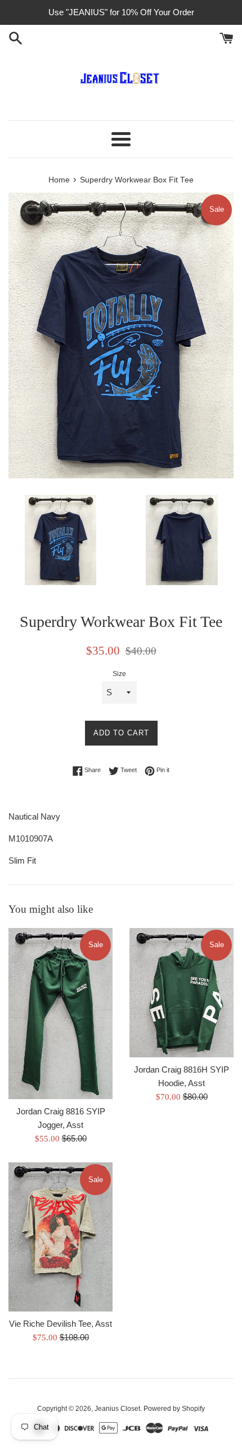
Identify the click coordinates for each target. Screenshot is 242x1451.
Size (119, 674)
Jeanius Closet (117, 1409)
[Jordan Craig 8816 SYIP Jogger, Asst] (60, 1013)
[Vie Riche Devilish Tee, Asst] (60, 1236)
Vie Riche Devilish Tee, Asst (60, 1323)
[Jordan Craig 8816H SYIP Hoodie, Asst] (181, 992)
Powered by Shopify (174, 1409)
